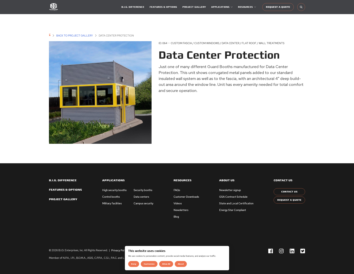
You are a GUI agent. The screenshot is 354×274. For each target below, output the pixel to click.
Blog (176, 216)
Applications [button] (220, 7)
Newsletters (181, 210)
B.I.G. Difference (132, 7)
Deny (133, 264)
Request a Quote (278, 7)
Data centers (141, 197)
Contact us (283, 180)
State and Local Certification (236, 203)
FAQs (177, 190)
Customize (149, 264)
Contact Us (289, 191)
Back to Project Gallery (74, 35)
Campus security (143, 203)
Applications (113, 180)
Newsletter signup (230, 190)
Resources (183, 180)
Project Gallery (194, 7)
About (181, 264)
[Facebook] (270, 251)
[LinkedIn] (292, 251)
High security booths (114, 190)
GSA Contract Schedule (233, 197)
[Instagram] (281, 251)
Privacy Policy (119, 250)
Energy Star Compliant (232, 210)
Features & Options (163, 7)
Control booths (111, 197)
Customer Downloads (186, 197)
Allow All (166, 264)
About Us (227, 180)
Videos (178, 203)
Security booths (143, 190)
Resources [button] (245, 7)
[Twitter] (302, 251)
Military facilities (112, 203)
